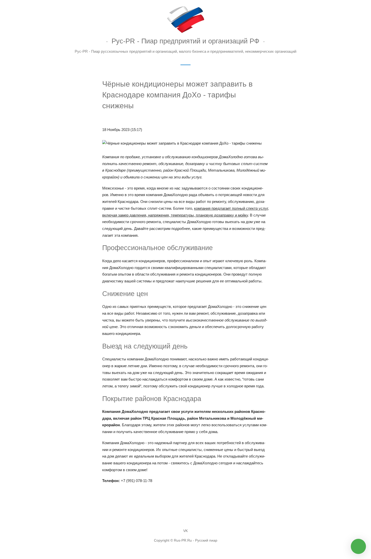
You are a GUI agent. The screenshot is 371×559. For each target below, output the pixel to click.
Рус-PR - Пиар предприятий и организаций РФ (185, 41)
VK (185, 531)
